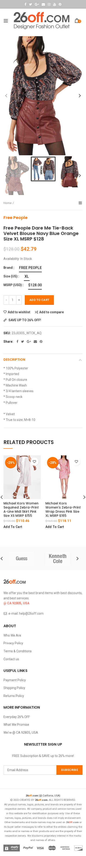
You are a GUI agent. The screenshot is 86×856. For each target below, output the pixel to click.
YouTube (54, 4)
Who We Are (12, 635)
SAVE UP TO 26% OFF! (24, 320)
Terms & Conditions (17, 651)
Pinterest (60, 4)
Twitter (30, 4)
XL (27, 276)
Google (36, 4)
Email (43, 4)
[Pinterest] (41, 341)
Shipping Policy (14, 688)
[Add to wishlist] (35, 462)
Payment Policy (14, 680)
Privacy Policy (13, 643)
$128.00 (35, 285)
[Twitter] (22, 341)
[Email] (35, 341)
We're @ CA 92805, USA (20, 732)
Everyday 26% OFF (16, 717)
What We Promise (16, 724)
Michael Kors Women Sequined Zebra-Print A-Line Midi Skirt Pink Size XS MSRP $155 (21, 509)
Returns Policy (13, 696)
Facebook (25, 4)
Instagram (49, 4)
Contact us (11, 659)
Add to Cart (39, 300)
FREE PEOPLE (30, 268)
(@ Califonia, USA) (43, 795)
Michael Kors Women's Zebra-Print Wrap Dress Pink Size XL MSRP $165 (63, 509)
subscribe (69, 770)
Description (14, 359)
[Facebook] (17, 341)
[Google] (28, 341)
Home (7, 203)
